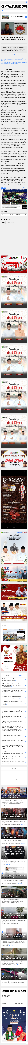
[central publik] (14, 8)
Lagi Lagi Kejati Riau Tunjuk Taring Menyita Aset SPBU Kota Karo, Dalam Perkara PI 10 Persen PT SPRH (13, 915)
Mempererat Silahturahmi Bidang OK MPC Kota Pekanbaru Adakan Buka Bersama (13, 816)
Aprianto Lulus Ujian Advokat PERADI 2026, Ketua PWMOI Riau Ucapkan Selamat (17, 16)
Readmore (14, 203)
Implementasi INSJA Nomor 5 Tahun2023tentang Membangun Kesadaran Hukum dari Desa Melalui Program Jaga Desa (13, 59)
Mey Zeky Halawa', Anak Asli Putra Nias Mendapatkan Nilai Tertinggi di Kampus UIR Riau (14, 936)
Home (3, 1000)
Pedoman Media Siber (18, 1003)
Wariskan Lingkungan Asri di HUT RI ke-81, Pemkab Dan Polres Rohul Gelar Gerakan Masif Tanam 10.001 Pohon (13, 198)
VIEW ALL (25, 187)
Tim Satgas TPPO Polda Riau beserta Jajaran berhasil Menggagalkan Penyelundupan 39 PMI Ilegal (13, 795)
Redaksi (15, 1000)
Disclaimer (4, 1003)
